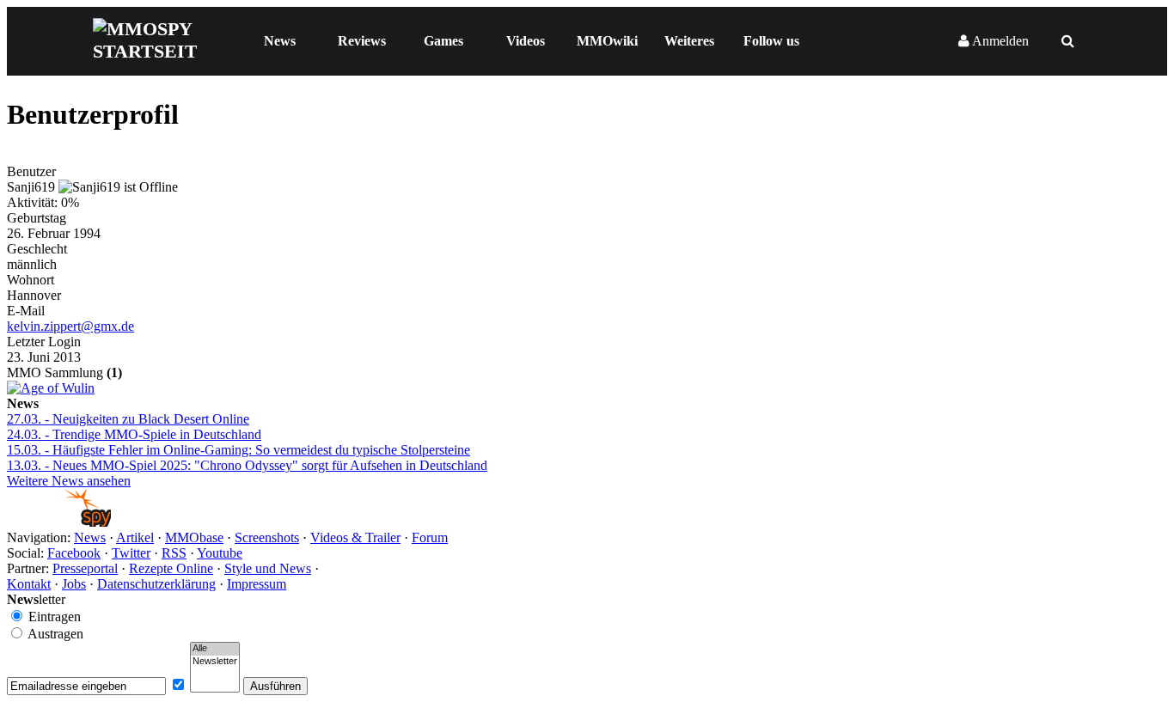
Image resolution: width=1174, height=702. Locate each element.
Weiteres (689, 41)
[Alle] (215, 649)
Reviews (362, 41)
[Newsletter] (215, 662)
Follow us (771, 41)
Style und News (267, 568)
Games (443, 41)
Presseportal (85, 568)
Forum (430, 537)
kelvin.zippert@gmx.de (70, 326)
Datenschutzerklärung (156, 584)
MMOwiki (607, 41)
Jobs (74, 584)
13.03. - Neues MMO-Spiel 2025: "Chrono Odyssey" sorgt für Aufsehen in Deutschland (247, 465)
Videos (525, 41)
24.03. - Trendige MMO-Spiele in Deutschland (134, 434)
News (280, 41)
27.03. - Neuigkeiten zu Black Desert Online (128, 419)
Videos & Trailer (355, 537)
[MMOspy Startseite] (59, 522)
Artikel (135, 537)
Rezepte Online (171, 568)
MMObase (194, 537)
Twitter (131, 553)
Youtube (219, 553)
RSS (174, 553)
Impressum (256, 584)
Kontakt (29, 584)
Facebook (74, 553)
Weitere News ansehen (69, 480)
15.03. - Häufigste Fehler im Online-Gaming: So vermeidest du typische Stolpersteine (238, 450)
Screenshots (267, 537)
